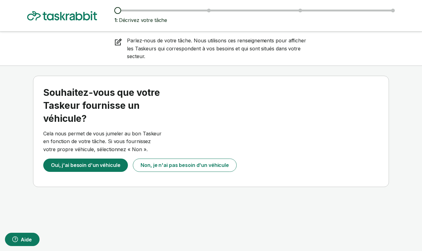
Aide (26, 239)
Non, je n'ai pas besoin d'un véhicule (185, 165)
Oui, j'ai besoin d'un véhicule (85, 165)
